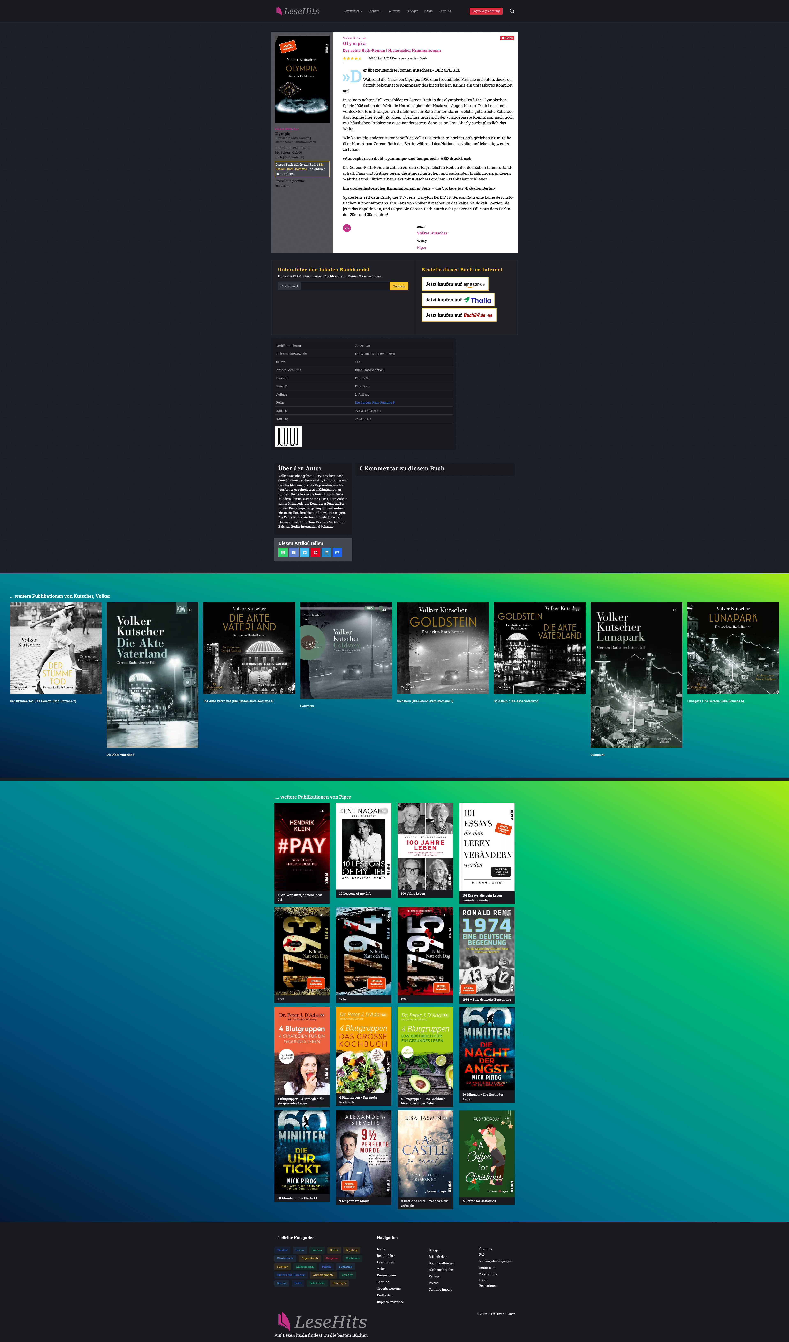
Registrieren (488, 1285)
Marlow (596, 701)
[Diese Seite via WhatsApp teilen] (283, 552)
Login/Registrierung (486, 11)
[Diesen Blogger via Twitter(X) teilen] (304, 552)
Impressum (487, 1268)
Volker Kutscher (432, 233)
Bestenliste (351, 11)
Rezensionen (386, 1275)
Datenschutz (488, 1274)
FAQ (482, 1254)
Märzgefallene (698, 754)
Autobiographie (323, 1275)
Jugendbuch (309, 1258)
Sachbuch (345, 1266)
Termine (445, 11)
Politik (326, 1266)
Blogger (412, 11)
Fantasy (282, 1266)
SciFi (298, 1283)
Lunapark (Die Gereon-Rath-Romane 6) (522, 701)
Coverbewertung (389, 1288)
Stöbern (374, 11)
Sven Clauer (506, 1314)
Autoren (394, 11)
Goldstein (114, 706)
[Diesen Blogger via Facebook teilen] (294, 552)
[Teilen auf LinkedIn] (326, 552)
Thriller (282, 1250)
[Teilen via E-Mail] (337, 552)
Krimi (509, 37)
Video (381, 1269)
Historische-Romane (291, 1275)
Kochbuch (353, 1258)
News (428, 11)
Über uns (485, 1249)
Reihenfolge (385, 1255)
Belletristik (317, 1283)
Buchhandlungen (441, 1263)
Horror (299, 1250)
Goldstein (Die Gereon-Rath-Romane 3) (231, 701)
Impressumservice (390, 1302)
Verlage (434, 1276)
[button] (511, 11)
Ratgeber (332, 1258)
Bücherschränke (441, 1270)
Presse (433, 1283)
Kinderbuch (285, 1258)
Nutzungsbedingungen (495, 1261)
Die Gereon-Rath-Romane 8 (374, 402)
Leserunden (385, 1262)
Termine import (440, 1289)
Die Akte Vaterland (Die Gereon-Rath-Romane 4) (45, 701)
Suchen (399, 286)
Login (483, 1280)
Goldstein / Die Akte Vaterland (322, 701)
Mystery (352, 1250)
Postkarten (385, 1295)
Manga (282, 1283)
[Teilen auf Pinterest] (315, 552)
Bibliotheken (438, 1256)
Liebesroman (305, 1266)
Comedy (347, 1275)
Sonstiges (339, 1283)
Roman (317, 1250)
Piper (422, 247)
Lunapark (404, 754)
